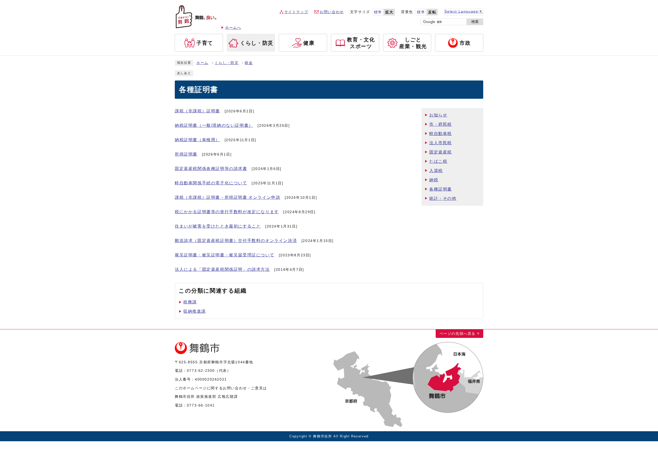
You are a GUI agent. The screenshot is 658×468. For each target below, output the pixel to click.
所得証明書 (186, 154)
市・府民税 (440, 124)
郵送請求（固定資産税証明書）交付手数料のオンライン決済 (236, 240)
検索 (475, 22)
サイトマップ (296, 12)
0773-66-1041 (201, 405)
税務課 (190, 302)
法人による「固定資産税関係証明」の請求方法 (222, 269)
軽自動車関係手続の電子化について (211, 183)
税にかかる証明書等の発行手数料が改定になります (227, 212)
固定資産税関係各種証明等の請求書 (211, 168)
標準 (378, 12)
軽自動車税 (440, 133)
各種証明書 (440, 189)
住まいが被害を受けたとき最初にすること (218, 226)
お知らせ (438, 115)
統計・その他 (442, 198)
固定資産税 (440, 152)
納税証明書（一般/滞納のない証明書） (214, 125)
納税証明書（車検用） (197, 140)
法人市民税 (440, 143)
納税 (433, 180)
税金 (249, 63)
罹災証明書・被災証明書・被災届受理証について (224, 255)
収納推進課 (194, 311)
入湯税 (436, 170)
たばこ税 (438, 161)
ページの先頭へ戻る (458, 333)
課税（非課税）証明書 (197, 111)
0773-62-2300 (201, 370)
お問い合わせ (332, 12)
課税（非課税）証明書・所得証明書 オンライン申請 (227, 197)
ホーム (202, 63)
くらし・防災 (227, 63)
